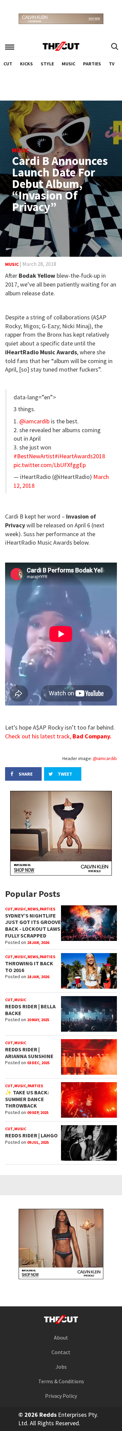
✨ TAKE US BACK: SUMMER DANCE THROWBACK (27, 1099)
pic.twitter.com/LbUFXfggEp (50, 465)
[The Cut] (61, 46)
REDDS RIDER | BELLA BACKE (30, 1009)
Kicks (26, 64)
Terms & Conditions (61, 1381)
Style (47, 64)
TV (112, 64)
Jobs (61, 1366)
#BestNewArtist (34, 456)
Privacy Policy (61, 1395)
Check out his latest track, (58, 736)
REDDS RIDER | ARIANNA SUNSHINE (29, 1052)
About (61, 1337)
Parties (92, 64)
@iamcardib (34, 421)
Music (68, 64)
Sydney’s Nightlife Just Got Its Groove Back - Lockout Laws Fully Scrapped (33, 925)
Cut (7, 64)
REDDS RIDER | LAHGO (31, 1135)
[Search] (114, 47)
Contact (61, 1352)
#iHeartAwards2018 (80, 456)
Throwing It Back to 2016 (29, 966)
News (32, 908)
